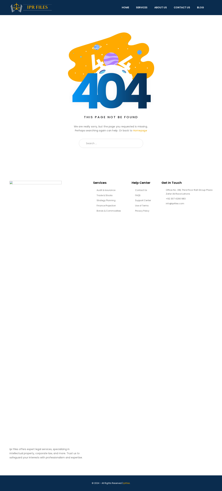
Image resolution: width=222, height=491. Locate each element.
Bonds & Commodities (109, 210)
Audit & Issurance (106, 190)
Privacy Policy (142, 210)
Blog (200, 7)
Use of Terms (142, 205)
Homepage (140, 130)
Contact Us (182, 7)
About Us (160, 7)
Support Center (143, 200)
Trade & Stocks (105, 195)
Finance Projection (106, 205)
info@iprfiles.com (175, 203)
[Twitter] (169, 215)
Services (141, 7)
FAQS (137, 195)
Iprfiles (126, 483)
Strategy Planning (106, 200)
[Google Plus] (176, 215)
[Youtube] (182, 215)
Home (125, 7)
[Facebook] (162, 215)
